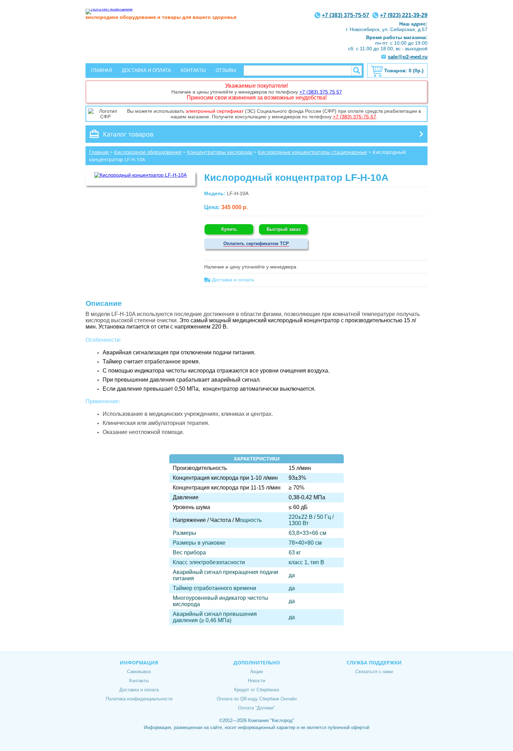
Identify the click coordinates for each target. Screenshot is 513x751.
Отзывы (226, 70)
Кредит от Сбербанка (256, 689)
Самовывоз (139, 671)
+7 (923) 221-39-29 (404, 15)
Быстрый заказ (283, 229)
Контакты (193, 70)
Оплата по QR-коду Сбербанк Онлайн (257, 698)
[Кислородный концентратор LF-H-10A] (140, 175)
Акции (256, 671)
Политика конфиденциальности (139, 698)
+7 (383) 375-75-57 (345, 15)
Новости (256, 680)
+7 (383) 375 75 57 (320, 92)
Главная (101, 70)
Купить (229, 229)
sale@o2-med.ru (408, 57)
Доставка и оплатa (232, 279)
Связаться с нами (374, 671)
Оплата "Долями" (256, 707)
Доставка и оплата (146, 70)
